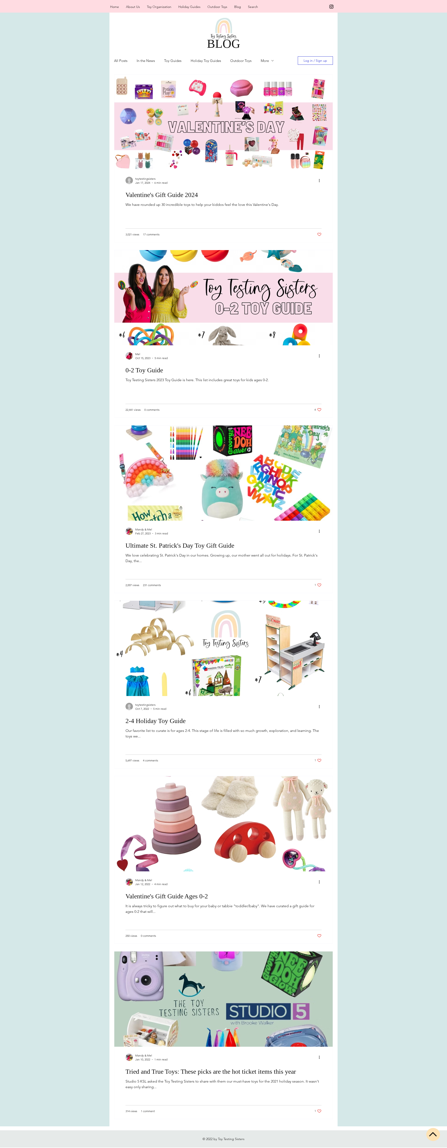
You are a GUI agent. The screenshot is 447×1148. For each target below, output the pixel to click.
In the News (146, 60)
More (265, 60)
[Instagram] (331, 6)
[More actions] (321, 180)
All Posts (120, 60)
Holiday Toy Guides (206, 60)
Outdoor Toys (240, 60)
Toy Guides (172, 60)
